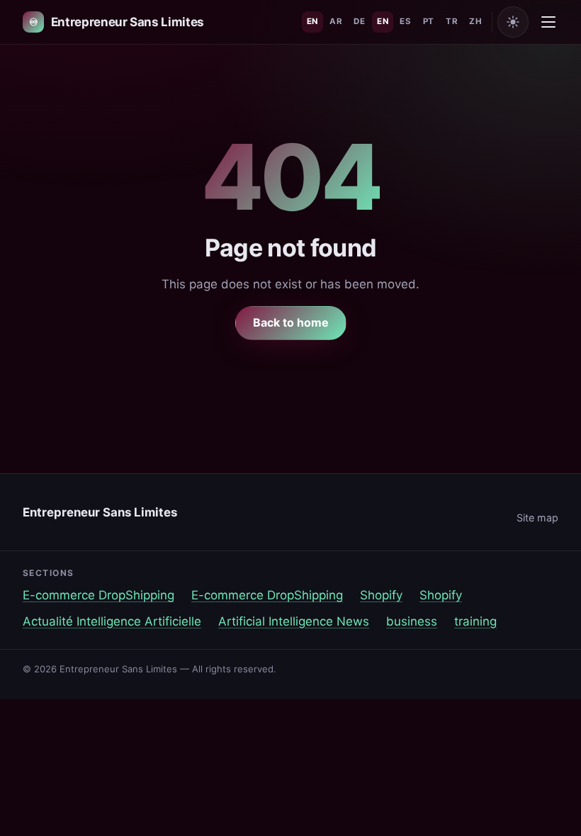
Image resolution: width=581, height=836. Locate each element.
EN (312, 21)
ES (405, 21)
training (475, 621)
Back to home (291, 322)
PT (428, 21)
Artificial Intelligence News (293, 621)
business (411, 621)
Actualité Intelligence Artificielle (112, 621)
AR (335, 21)
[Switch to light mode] (513, 22)
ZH (475, 21)
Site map (537, 518)
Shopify (381, 595)
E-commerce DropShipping (98, 595)
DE (359, 21)
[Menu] (548, 22)
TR (452, 21)
